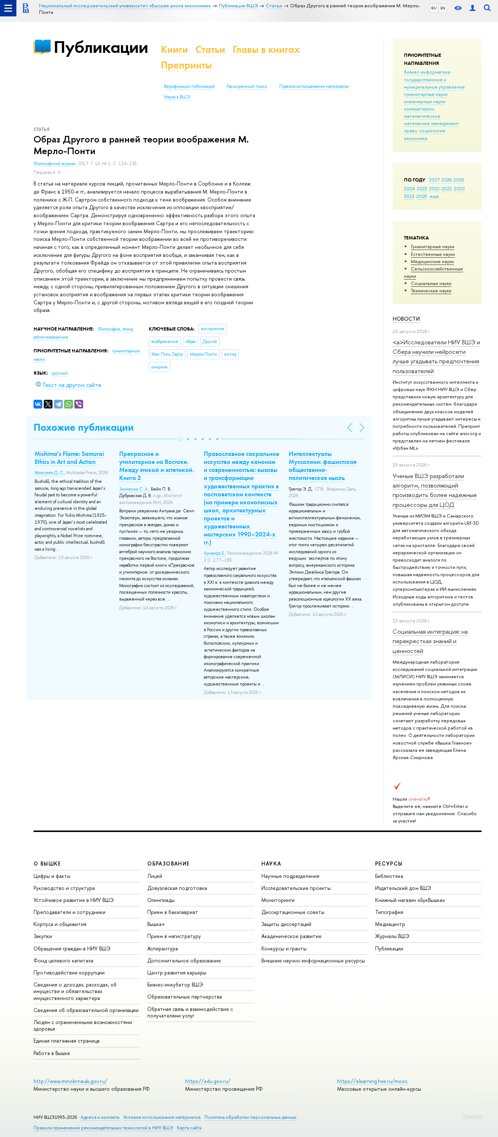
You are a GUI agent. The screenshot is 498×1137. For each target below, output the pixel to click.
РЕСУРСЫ (389, 863)
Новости (406, 319)
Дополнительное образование (184, 960)
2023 (422, 188)
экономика (415, 138)
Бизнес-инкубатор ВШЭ (175, 984)
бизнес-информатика (427, 72)
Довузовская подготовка (177, 887)
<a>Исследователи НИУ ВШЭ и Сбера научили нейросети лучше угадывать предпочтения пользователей (436, 356)
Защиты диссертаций (286, 924)
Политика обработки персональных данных (250, 1117)
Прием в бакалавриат (172, 912)
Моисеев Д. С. (49, 473)
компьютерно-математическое (422, 112)
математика (416, 123)
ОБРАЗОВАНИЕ (168, 863)
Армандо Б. (214, 553)
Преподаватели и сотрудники (69, 912)
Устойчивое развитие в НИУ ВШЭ (74, 899)
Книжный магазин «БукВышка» (410, 899)
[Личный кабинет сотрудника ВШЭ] (472, 8)
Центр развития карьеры (176, 972)
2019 (409, 196)
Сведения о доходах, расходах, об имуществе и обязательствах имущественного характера (75, 991)
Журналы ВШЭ (392, 936)
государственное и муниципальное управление (434, 83)
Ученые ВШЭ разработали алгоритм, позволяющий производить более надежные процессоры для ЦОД (435, 490)
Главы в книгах (266, 49)
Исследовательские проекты (296, 887)
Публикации (101, 47)
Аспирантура (162, 948)
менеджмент (445, 123)
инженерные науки (424, 101)
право (410, 130)
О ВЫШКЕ (47, 863)
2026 (446, 179)
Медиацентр (390, 924)
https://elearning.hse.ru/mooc (372, 1081)
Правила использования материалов (314, 86)
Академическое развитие (291, 936)
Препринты (186, 65)
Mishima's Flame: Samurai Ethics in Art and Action (69, 458)
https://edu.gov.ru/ (207, 1081)
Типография (389, 912)
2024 (409, 188)
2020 (459, 188)
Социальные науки (431, 283)
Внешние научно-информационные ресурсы (313, 960)
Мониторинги (278, 899)
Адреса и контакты (100, 1117)
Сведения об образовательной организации (86, 1010)
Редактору (472, 1115)
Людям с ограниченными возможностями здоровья (83, 1025)
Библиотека (389, 875)
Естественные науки (433, 254)
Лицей (154, 875)
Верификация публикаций (189, 86)
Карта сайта (189, 1128)
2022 (434, 188)
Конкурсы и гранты (284, 948)
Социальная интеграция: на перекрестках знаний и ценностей (430, 641)
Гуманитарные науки (432, 246)
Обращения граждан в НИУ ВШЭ (72, 948)
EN (442, 8)
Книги (174, 49)
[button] (180, 439)
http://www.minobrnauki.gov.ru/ (70, 1081)
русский (60, 373)
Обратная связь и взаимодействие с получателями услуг (190, 1012)
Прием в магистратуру (174, 936)
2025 (459, 179)
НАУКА (271, 863)
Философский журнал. (56, 164)
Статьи (210, 49)
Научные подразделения (290, 875)
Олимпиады (161, 899)
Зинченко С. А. (134, 489)
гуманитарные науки (426, 94)
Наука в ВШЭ (177, 97)
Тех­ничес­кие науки (431, 290)
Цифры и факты (52, 875)
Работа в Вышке (52, 1053)
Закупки (43, 936)
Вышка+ (156, 924)
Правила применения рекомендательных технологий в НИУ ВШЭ (103, 1128)
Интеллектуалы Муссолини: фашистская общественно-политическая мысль (323, 466)
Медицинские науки (432, 261)
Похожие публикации (84, 427)
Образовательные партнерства (184, 996)
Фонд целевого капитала (63, 960)
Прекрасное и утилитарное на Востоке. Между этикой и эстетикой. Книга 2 (156, 466)
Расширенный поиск (247, 86)
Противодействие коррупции (69, 972)
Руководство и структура (64, 887)
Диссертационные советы (292, 912)
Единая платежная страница (67, 1040)
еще (434, 196)
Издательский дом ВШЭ (403, 887)
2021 (446, 188)
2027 (434, 179)
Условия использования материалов (162, 1117)
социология (432, 130)
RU (434, 8)
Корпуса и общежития (60, 924)
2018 (421, 196)
